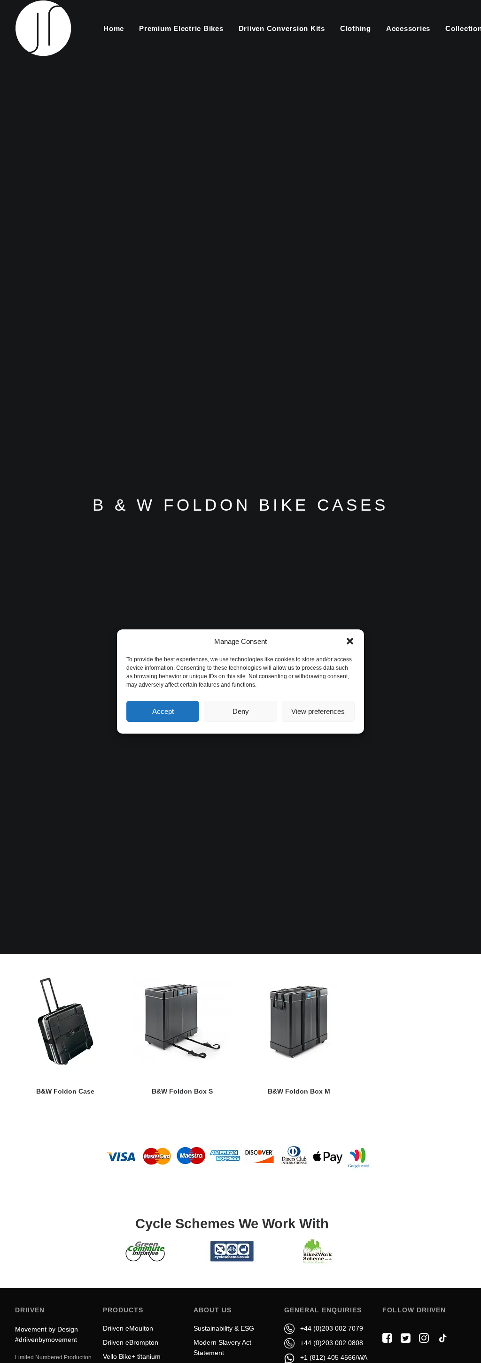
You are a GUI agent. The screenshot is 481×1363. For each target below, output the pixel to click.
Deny (241, 711)
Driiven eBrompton (130, 1342)
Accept (163, 711)
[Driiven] (43, 28)
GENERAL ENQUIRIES (322, 1310)
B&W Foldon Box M (299, 1091)
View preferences (318, 711)
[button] (350, 641)
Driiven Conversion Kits (282, 28)
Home (113, 28)
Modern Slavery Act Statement (222, 1347)
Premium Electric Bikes (181, 28)
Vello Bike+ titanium (132, 1356)
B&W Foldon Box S (182, 1091)
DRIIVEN (30, 1310)
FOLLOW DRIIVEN (414, 1310)
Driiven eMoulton (128, 1328)
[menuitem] (114, 28)
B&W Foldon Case (65, 1091)
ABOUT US (213, 1310)
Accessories (408, 28)
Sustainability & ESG (224, 1328)
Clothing (355, 28)
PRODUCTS (123, 1310)
